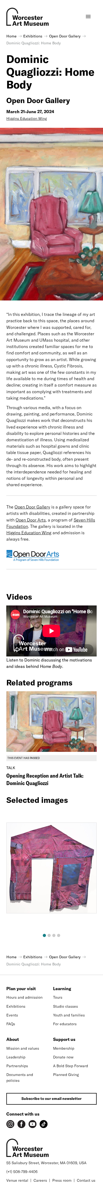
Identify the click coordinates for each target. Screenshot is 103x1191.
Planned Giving (66, 1074)
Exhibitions (15, 1006)
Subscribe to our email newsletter (51, 1098)
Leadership (15, 1057)
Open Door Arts (31, 520)
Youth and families (69, 1015)
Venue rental (17, 1180)
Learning (62, 988)
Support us (64, 1039)
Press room (62, 1180)
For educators (65, 1024)
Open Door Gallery (32, 507)
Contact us (86, 1180)
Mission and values (22, 1048)
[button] (44, 935)
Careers (40, 1180)
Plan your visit (21, 988)
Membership (63, 1048)
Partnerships (17, 1065)
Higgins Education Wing (26, 118)
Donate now (63, 1057)
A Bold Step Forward (70, 1065)
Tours (57, 997)
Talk (10, 767)
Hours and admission (24, 997)
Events (12, 1015)
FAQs (10, 1024)
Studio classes (65, 1006)
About (12, 1039)
